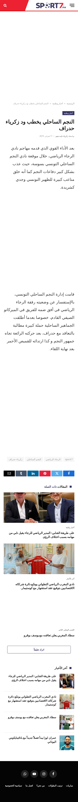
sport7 (69, 459)
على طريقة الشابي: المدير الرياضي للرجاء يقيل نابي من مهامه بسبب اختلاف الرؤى (41, 535)
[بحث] (5, 5)
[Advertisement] (39, 57)
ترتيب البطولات (55, 785)
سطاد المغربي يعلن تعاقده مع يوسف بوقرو (49, 635)
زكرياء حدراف (15, 459)
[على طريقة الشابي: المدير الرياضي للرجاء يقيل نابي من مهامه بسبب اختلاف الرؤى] (39, 507)
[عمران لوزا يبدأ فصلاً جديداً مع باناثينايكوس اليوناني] (66, 742)
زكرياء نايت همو (62, 136)
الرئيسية (70, 103)
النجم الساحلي (34, 459)
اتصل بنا (29, 785)
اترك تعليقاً (39, 649)
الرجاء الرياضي (53, 459)
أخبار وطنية (57, 103)
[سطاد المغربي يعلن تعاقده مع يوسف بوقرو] (39, 610)
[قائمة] (72, 5)
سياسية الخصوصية (13, 785)
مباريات (69, 785)
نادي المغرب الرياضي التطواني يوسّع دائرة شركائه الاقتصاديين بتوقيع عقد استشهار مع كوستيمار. (44, 586)
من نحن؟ (40, 785)
